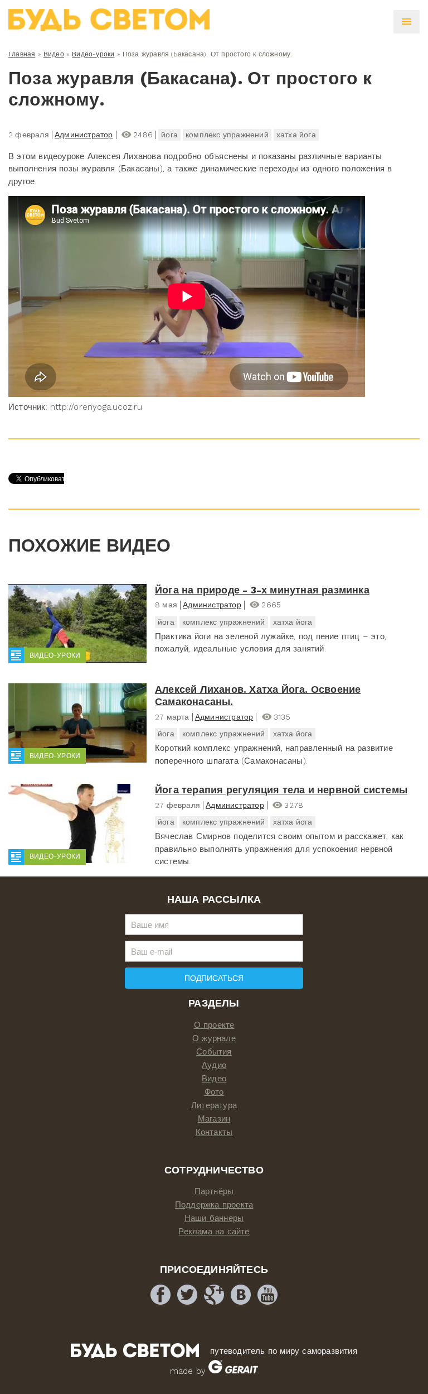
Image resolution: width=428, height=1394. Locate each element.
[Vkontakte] (241, 1295)
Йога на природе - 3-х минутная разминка (262, 590)
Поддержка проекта (214, 1205)
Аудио (214, 1065)
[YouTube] (267, 1295)
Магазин (214, 1119)
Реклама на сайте (213, 1232)
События (213, 1052)
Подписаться (214, 978)
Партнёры (214, 1191)
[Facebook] (160, 1295)
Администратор (84, 134)
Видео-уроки (93, 54)
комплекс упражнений (227, 134)
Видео (53, 54)
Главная (21, 54)
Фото (214, 1092)
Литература (214, 1105)
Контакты (214, 1132)
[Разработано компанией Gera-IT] (233, 1371)
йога (169, 134)
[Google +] (214, 1295)
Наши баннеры (214, 1218)
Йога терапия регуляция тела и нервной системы (281, 790)
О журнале (214, 1038)
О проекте (214, 1025)
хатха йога (296, 134)
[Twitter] (187, 1295)
